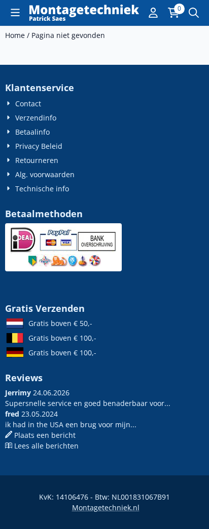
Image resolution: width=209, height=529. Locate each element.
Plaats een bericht (45, 435)
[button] (15, 13)
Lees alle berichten (46, 446)
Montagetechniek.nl (106, 507)
